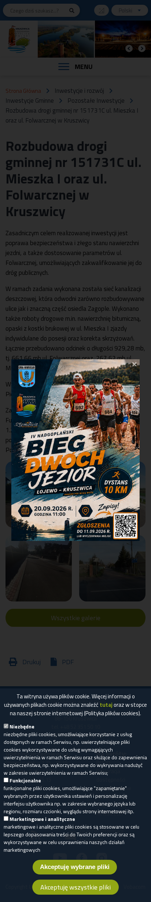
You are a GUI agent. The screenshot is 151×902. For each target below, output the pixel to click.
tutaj (106, 705)
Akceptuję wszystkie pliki (75, 887)
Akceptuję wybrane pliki (75, 866)
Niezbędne (22, 726)
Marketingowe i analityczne (42, 819)
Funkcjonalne (25, 780)
